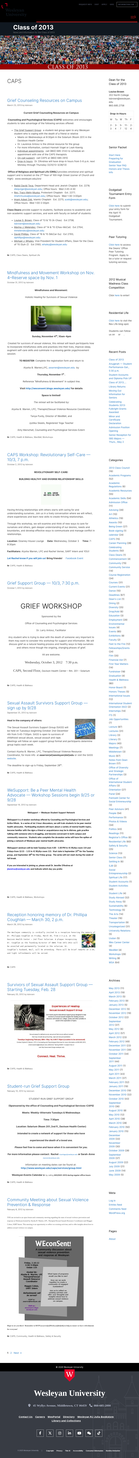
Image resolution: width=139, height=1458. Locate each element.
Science (113, 853)
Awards (113, 522)
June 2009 (115, 1170)
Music (112, 756)
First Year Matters (118, 664)
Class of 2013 (33, 27)
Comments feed (117, 1209)
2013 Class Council (119, 467)
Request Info (85, 4)
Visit (96, 4)
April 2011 (114, 1074)
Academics (63, 17)
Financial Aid (116, 660)
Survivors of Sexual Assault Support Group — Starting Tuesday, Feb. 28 (50, 987)
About (122, 17)
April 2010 (114, 1118)
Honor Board (116, 687)
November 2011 (117, 1049)
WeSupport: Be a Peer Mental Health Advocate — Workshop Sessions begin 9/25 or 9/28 (51, 795)
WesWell (37, 437)
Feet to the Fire (117, 644)
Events (112, 631)
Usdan (112, 938)
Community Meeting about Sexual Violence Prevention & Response (48, 1202)
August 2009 (116, 1162)
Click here (114, 205)
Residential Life (117, 841)
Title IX (67, 1451)
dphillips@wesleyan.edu (27, 237)
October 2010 (116, 1098)
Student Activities (118, 885)
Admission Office (118, 502)
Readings (114, 833)
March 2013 (115, 996)
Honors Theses (117, 691)
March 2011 (115, 1078)
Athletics (113, 518)
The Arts (113, 914)
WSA (111, 962)
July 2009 (114, 1166)
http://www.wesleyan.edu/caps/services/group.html (51, 1168)
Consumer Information (94, 1451)
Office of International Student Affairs (120, 782)
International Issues (119, 695)
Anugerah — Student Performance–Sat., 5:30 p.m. (120, 367)
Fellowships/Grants (119, 648)
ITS (110, 715)
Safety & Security (53, 1336)
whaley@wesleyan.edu (54, 244)
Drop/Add (114, 611)
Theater (113, 918)
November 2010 (117, 1094)
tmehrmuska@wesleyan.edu (29, 196)
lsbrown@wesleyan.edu (27, 223)
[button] (133, 17)
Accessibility (78, 1451)
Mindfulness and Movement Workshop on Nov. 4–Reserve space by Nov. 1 (50, 275)
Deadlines (114, 595)
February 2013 (117, 1000)
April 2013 (114, 992)
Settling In (114, 861)
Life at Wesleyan (105, 16)
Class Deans (22, 255)
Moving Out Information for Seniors (117, 394)
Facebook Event (74, 558)
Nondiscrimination (113, 1451)
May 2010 (114, 1114)
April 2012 (114, 1033)
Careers (40, 1416)
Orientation (115, 789)
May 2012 (114, 1029)
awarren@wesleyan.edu (62, 367)
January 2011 (116, 1086)
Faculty (113, 639)
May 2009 (114, 1174)
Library (112, 735)
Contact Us (25, 1416)
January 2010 (116, 1131)
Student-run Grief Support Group (38, 1086)
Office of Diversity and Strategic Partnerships (118, 771)
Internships (115, 711)
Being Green (115, 526)
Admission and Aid (83, 16)
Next (18, 1353)
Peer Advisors (116, 809)
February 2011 (116, 1082)
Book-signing (116, 530)
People (112, 813)
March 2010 (115, 1123)
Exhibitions (115, 635)
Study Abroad (116, 897)
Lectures (113, 731)
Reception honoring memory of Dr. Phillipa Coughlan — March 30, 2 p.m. (47, 917)
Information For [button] (127, 4)
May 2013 (114, 988)
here (117, 295)
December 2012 (117, 1009)
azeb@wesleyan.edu (76, 199)
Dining (112, 603)
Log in (112, 1200)
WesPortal (54, 1416)
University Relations (119, 930)
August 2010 (116, 1110)
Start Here (114, 155)
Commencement (118, 559)
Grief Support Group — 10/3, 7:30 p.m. (43, 583)
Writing (112, 958)
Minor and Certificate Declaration (115, 420)
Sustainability (116, 905)
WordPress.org (117, 1213)
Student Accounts (118, 881)
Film (111, 655)
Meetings (114, 747)
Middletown (115, 751)
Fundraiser (114, 671)
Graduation (115, 675)
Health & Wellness (24, 437)
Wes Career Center (119, 942)
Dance (112, 590)
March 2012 (115, 1037)
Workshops (47, 437)
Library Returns (117, 386)
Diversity (113, 607)
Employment (115, 619)
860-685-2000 (102, 1405)
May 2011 (114, 1069)
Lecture (113, 726)
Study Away (115, 901)
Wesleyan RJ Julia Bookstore (95, 1416)
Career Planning (117, 543)
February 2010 (117, 1127)
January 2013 (116, 1004)
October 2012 (116, 1017)
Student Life (115, 893)
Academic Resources (120, 490)
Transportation (117, 922)
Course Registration (119, 575)
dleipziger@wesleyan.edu (28, 189)
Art (110, 514)
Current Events (117, 586)
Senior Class (115, 857)
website (11, 758)
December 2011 (117, 1045)
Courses (113, 582)
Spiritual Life (34, 255)
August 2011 (115, 1065)
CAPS (12, 255)
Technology (115, 910)
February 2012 (116, 1041)
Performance (116, 817)
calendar (113, 534)
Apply (104, 4)
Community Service (119, 567)
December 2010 (117, 1090)
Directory (69, 1416)
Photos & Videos (118, 821)
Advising (113, 510)
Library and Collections (66, 1420)
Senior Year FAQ (117, 165)
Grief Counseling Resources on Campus (44, 100)
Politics (113, 829)
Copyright (50, 1451)
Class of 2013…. (117, 382)
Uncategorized (117, 926)
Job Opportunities (118, 719)
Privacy (59, 1451)
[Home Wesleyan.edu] (69, 1375)
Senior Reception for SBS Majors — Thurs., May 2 (120, 438)
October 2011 (116, 1053)
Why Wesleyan (44, 16)
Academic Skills (117, 498)
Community (21, 1336)
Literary (113, 739)
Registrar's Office (118, 837)
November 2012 (117, 1013)
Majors (112, 743)
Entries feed (115, 1204)
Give (112, 4)
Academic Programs (120, 475)
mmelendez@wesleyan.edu (29, 230)
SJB (111, 865)
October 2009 (116, 1150)
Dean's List (115, 599)
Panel (112, 794)
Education (114, 615)
